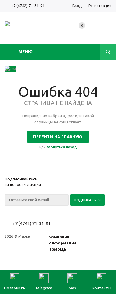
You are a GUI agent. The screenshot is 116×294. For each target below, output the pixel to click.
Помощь (57, 249)
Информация (62, 243)
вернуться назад (62, 147)
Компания (59, 237)
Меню (26, 51)
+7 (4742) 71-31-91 (28, 5)
